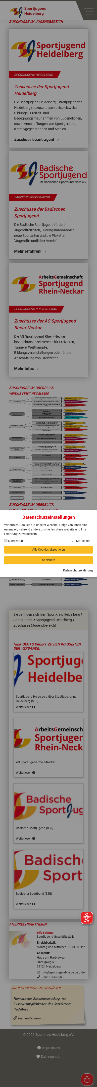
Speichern (48, 560)
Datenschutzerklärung (78, 570)
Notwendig (15, 541)
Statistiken (82, 541)
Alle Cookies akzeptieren (48, 549)
